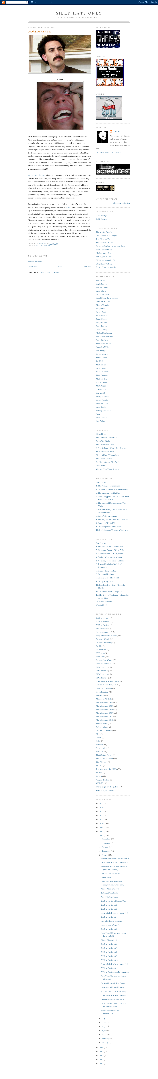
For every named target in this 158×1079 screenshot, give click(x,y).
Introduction (101, 482)
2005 (101, 1051)
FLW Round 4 (102, 677)
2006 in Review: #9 (109, 956)
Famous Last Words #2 (110, 873)
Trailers (99, 772)
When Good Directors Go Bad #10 (115, 858)
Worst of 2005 (102, 604)
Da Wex (99, 646)
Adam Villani (101, 417)
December (106, 839)
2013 (101, 811)
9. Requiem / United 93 (105, 523)
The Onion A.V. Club (105, 458)
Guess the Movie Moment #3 (113, 999)
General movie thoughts (106, 684)
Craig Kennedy (102, 326)
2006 (101, 1047)
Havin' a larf (106, 877)
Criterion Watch (102, 639)
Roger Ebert (101, 312)
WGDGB (99, 783)
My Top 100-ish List (104, 242)
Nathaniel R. (101, 389)
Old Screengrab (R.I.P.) (105, 260)
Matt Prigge (101, 385)
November (106, 843)
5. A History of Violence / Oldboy (110, 560)
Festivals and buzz (103, 663)
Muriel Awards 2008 (104, 709)
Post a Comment (35, 261)
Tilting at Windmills (109, 892)
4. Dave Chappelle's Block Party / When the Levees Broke (112, 498)
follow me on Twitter (121, 202)
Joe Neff (99, 361)
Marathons (100, 695)
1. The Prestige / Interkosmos (108, 485)
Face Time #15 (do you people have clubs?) (113, 934)
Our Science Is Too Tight (106, 235)
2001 (101, 1063)
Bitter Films (101, 434)
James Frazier (101, 319)
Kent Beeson (101, 283)
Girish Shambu (102, 399)
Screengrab (100, 748)
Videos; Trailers (102, 779)
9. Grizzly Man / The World (107, 577)
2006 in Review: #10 (109, 960)
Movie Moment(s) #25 (110, 888)
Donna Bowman (102, 294)
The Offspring (102, 762)
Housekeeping (102, 691)
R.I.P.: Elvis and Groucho (111, 920)
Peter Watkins (101, 465)
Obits (98, 734)
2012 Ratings (101, 219)
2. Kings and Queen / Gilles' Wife (110, 550)
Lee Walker (100, 421)
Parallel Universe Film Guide (108, 462)
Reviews (99, 744)
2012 (101, 815)
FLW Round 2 (102, 670)
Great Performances (104, 688)
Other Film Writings (104, 263)
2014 (101, 807)
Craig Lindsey (102, 340)
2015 (101, 803)
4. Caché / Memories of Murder (109, 557)
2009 (101, 827)
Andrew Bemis (102, 287)
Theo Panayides (102, 375)
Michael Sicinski (103, 403)
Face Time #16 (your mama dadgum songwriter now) (112, 883)
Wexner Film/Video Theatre (107, 469)
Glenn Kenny (101, 329)
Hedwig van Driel (103, 410)
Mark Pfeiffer (101, 378)
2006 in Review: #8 (109, 952)
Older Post (87, 266)
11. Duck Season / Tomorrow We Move (112, 530)
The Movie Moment (104, 758)
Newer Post (32, 266)
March (105, 1034)
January (105, 1042)
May (104, 1026)
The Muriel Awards (104, 232)
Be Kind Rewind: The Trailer (113, 983)
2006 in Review (43, 246)
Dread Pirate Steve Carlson (107, 297)
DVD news (100, 653)
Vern (98, 413)
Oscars (98, 737)
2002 (101, 1059)
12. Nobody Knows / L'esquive (109, 591)
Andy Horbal (101, 322)
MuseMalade (101, 357)
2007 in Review (102, 625)
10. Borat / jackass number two (109, 526)
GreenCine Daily (103, 441)
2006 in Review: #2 (109, 904)
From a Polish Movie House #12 (114, 964)
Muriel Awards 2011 (104, 720)
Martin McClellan (103, 343)
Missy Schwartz (102, 396)
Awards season (102, 628)
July (104, 1018)
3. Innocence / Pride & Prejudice (109, 553)
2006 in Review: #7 (109, 948)
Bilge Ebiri (100, 308)
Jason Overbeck (102, 371)
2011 (101, 819)
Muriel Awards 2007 (104, 705)
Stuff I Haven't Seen (104, 249)
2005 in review (102, 617)
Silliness (99, 751)
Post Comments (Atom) (49, 272)
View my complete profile (109, 153)
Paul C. (116, 131)
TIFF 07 (99, 765)
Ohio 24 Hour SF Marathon (107, 455)
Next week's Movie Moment (112, 987)
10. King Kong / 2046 (105, 581)
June (104, 1022)
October (105, 847)
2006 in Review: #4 (109, 916)
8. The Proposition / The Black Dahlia (112, 519)
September (106, 851)
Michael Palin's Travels (105, 451)
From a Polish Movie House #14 (114, 862)
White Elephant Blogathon (107, 786)
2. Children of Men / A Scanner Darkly (112, 489)
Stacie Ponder (101, 382)
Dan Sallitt (100, 392)
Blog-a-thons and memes (106, 635)
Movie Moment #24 (109, 939)
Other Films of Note (104, 601)
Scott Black (101, 290)
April (104, 1030)
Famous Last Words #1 (110, 924)
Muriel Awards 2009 (104, 712)
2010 (101, 823)
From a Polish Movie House (107, 681)
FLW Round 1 (102, 667)
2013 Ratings (101, 215)
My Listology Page (104, 253)
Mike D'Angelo (102, 304)
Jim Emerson (101, 315)
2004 (101, 1055)
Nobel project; (102, 726)
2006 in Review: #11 (109, 968)
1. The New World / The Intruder (109, 546)
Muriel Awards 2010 (104, 716)
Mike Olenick (102, 368)
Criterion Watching (104, 642)
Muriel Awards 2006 (104, 702)
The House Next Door (105, 444)
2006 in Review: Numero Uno (113, 900)
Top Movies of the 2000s (106, 769)
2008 (101, 831)
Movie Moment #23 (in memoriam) (111, 1012)
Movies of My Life (104, 698)
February (106, 1038)
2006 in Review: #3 (109, 908)
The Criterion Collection (106, 437)
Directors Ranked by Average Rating (111, 246)
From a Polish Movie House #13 (114, 912)
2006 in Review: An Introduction (115, 972)
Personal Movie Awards (106, 267)
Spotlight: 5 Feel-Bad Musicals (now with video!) (114, 868)
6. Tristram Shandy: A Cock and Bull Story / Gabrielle (111, 511)
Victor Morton (102, 354)
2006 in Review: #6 (109, 944)
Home (60, 266)
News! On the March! (109, 896)
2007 (101, 835)
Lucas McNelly (102, 347)
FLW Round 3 (102, 674)
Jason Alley (101, 280)
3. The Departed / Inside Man (108, 492)
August (105, 855)
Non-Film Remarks (104, 730)
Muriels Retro (102, 723)
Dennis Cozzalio (103, 301)
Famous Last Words (104, 660)
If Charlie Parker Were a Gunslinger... (111, 448)
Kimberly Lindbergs (104, 336)
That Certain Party (103, 755)
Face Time (100, 656)
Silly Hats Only (79, 13)
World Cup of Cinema (105, 790)
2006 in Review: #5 (109, 929)
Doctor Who (101, 649)
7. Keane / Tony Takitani (106, 570)
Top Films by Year (103, 239)
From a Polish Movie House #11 (114, 995)
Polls (98, 741)
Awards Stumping (103, 632)
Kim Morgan (101, 350)
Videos (99, 776)
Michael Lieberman (104, 333)
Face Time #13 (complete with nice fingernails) (113, 1005)
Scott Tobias (101, 406)
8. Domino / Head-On (105, 574)
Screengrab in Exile (104, 256)
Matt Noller (101, 364)
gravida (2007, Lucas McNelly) (114, 991)
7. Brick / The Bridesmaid (106, 515)
